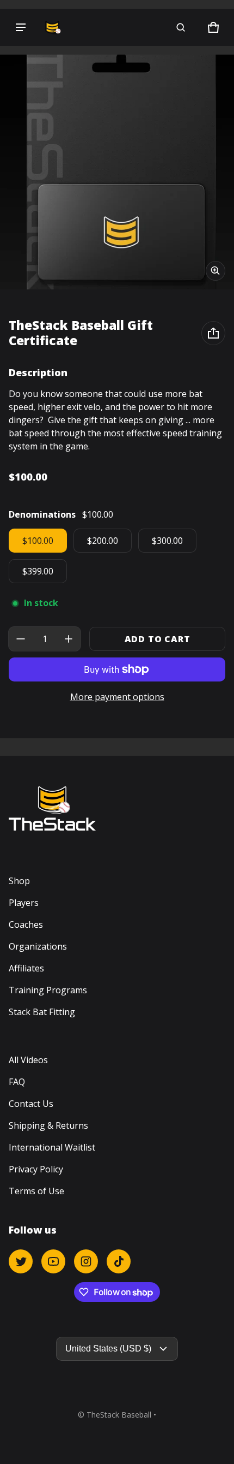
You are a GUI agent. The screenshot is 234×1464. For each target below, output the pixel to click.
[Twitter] (21, 1261)
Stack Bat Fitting (42, 1012)
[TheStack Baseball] (52, 27)
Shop (19, 881)
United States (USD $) (108, 1348)
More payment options (117, 697)
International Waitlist (52, 1147)
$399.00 (37, 571)
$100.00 (37, 541)
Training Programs (48, 990)
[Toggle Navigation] (21, 27)
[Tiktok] (119, 1261)
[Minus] (21, 639)
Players (24, 903)
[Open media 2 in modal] (117, 172)
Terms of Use (36, 1191)
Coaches (26, 924)
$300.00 (167, 541)
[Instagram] (86, 1261)
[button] (181, 27)
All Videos (28, 1060)
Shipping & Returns (48, 1125)
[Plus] (69, 639)
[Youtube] (53, 1261)
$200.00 (102, 541)
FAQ (17, 1082)
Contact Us (31, 1104)
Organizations (38, 946)
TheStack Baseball (119, 1414)
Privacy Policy (36, 1169)
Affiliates (26, 968)
